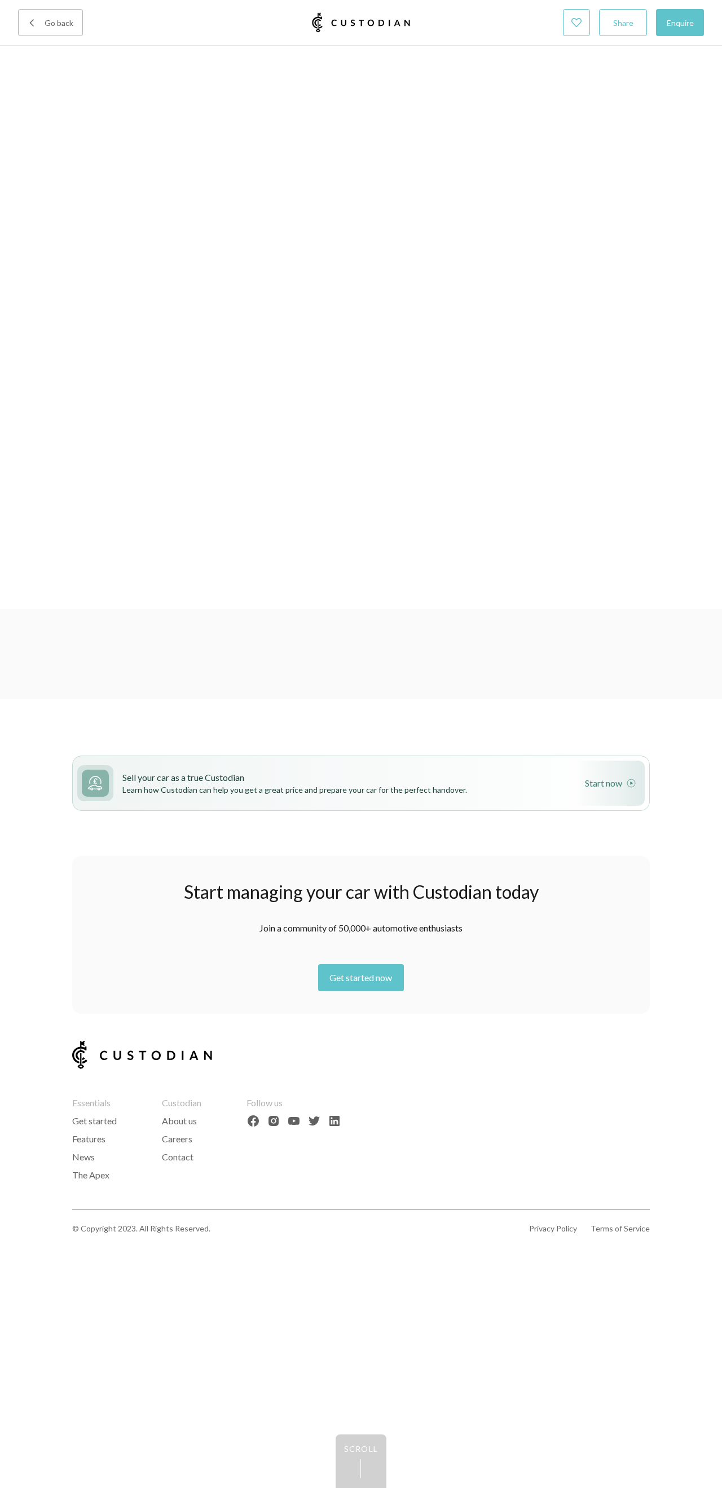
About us (179, 1120)
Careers (177, 1138)
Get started (94, 1120)
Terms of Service (620, 1228)
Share (623, 23)
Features (88, 1138)
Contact (177, 1156)
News (83, 1156)
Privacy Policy (553, 1228)
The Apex (90, 1174)
